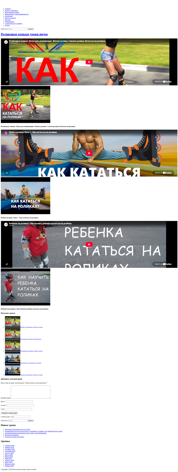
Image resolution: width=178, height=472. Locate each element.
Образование (9, 22)
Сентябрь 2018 (10, 451)
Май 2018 (8, 458)
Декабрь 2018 (9, 445)
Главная (8, 9)
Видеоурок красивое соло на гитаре (17, 429)
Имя (3, 401)
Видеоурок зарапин (12, 435)
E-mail (3, 405)
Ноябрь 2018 (9, 447)
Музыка (8, 20)
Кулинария (9, 16)
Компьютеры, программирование (17, 14)
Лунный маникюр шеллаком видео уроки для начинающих (26, 433)
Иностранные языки (12, 12)
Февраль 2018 (10, 464)
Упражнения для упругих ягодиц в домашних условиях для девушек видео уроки (33, 431)
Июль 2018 (9, 455)
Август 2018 (9, 453)
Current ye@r (6, 417)
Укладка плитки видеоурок (14, 437)
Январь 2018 (9, 466)
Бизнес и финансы (11, 10)
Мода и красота (10, 18)
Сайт (2, 409)
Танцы (7, 25)
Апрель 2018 (9, 460)
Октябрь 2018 (10, 449)
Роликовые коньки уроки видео (24, 34)
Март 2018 (8, 462)
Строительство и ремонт (13, 23)
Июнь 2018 (9, 457)
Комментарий (6, 398)
